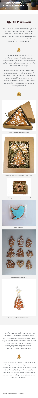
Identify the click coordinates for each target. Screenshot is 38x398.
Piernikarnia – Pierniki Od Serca (15, 4)
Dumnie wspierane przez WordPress (13, 393)
